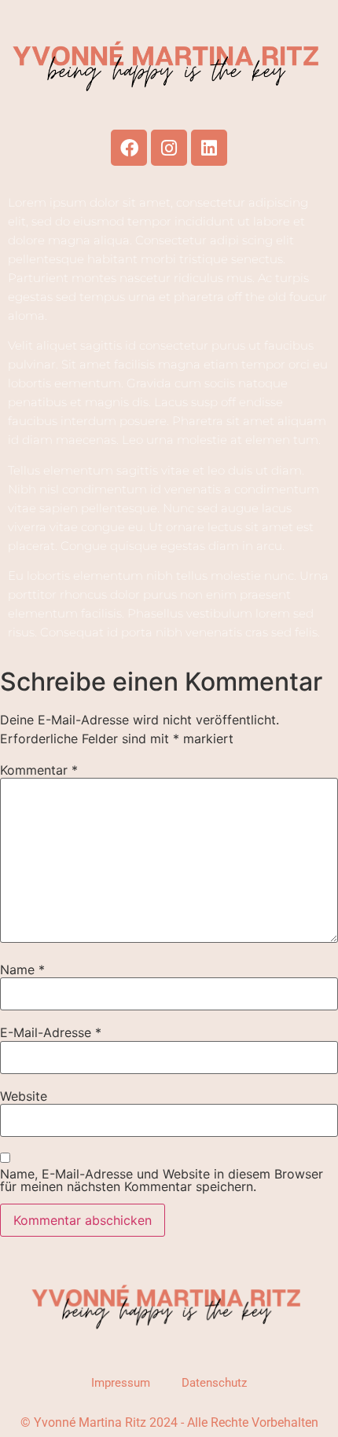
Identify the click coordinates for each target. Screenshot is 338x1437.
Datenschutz (214, 1383)
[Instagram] (169, 148)
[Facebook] (129, 148)
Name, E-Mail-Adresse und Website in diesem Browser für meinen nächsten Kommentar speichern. (161, 1180)
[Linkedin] (209, 148)
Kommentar (39, 770)
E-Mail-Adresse (50, 1032)
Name (22, 969)
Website (23, 1096)
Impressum (120, 1383)
